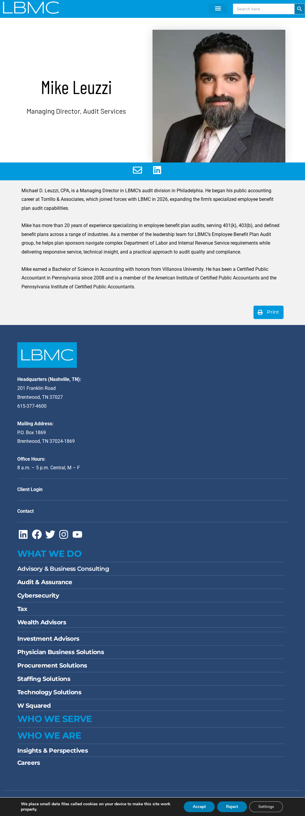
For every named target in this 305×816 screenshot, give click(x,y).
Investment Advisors (48, 638)
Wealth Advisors (41, 622)
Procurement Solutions (52, 665)
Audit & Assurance (44, 582)
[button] (218, 8)
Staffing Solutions (43, 678)
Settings (266, 806)
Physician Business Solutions (60, 652)
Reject (232, 806)
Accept (199, 806)
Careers (28, 762)
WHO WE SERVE (54, 718)
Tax (22, 608)
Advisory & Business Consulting (63, 568)
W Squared (34, 705)
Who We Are (49, 735)
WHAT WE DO (49, 553)
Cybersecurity (38, 595)
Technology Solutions (49, 692)
